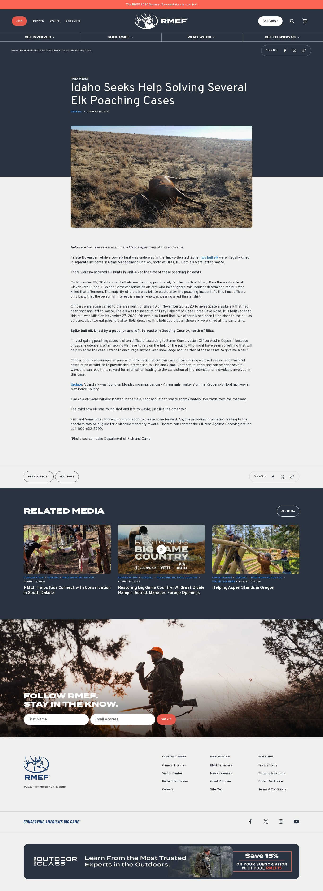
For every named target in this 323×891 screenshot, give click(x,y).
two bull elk (209, 258)
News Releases (221, 773)
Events (55, 21)
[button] (285, 50)
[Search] (292, 21)
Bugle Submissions (175, 782)
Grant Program (220, 782)
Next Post (67, 476)
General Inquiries (174, 765)
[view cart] (304, 21)
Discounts (73, 21)
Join (19, 21)
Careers (168, 790)
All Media (288, 511)
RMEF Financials (221, 765)
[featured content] (161, 861)
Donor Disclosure (270, 782)
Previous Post (38, 476)
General (77, 111)
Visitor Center (172, 773)
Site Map (216, 790)
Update (76, 384)
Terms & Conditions (272, 790)
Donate (38, 21)
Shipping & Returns (271, 773)
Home (15, 50)
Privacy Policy (268, 765)
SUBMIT (166, 719)
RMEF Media (26, 50)
